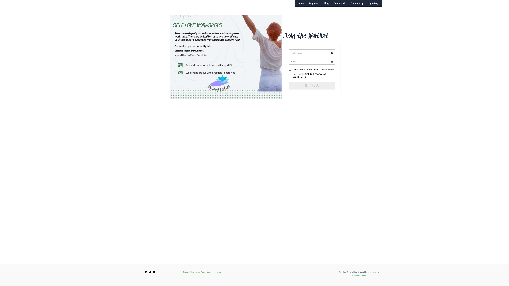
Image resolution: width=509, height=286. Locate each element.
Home (301, 3)
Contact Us (211, 272)
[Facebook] (146, 272)
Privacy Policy (188, 272)
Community (357, 3)
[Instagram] (154, 272)
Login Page (373, 3)
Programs (314, 3)
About (219, 272)
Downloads (340, 3)
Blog (326, 3)
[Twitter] (150, 272)
